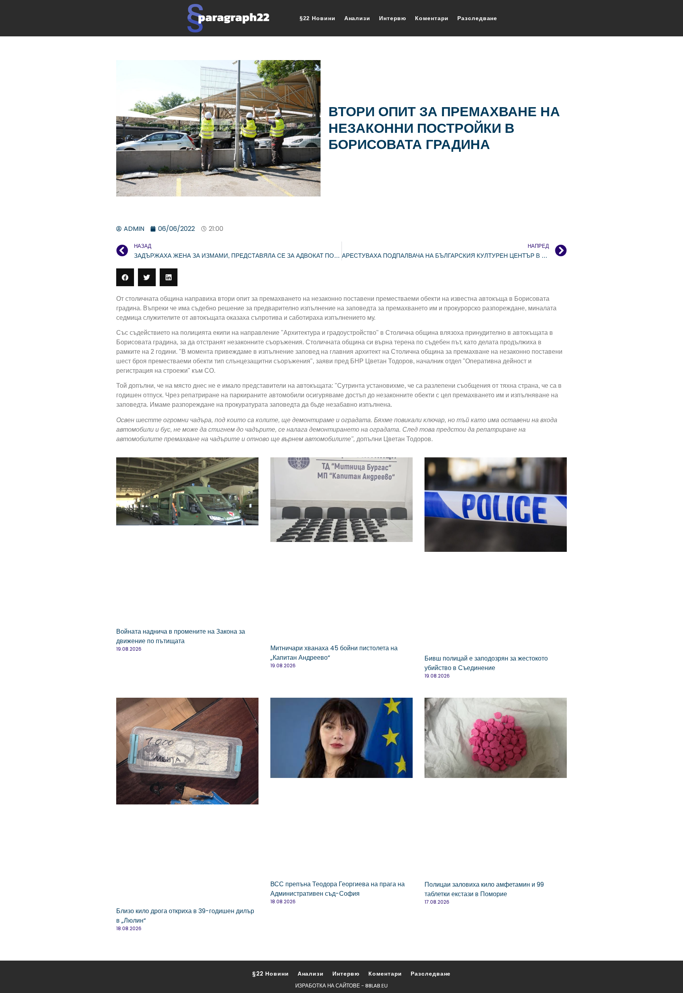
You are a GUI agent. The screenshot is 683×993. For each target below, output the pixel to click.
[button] (125, 277)
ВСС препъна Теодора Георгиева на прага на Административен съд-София (337, 889)
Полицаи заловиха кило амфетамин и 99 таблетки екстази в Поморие (484, 889)
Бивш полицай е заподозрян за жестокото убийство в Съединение (486, 663)
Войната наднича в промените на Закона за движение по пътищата (180, 636)
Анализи (357, 18)
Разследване (477, 18)
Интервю (392, 18)
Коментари (432, 18)
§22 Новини (318, 18)
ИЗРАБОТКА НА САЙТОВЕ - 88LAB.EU (341, 985)
